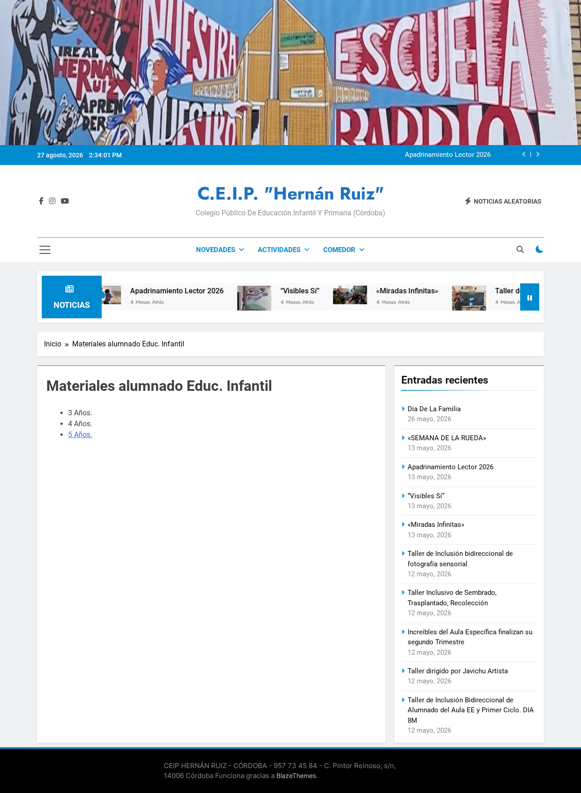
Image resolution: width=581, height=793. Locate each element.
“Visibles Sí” (275, 291)
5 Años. (80, 434)
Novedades (215, 250)
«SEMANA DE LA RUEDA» (447, 438)
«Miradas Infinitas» (383, 291)
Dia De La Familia (434, 409)
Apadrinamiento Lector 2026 (448, 155)
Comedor (339, 250)
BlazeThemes (296, 775)
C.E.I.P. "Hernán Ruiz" (290, 193)
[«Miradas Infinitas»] (326, 295)
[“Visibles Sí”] (230, 298)
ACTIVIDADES (279, 250)
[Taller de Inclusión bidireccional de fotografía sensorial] (445, 304)
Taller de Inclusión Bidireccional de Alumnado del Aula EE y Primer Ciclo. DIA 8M (471, 710)
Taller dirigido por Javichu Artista (458, 671)
